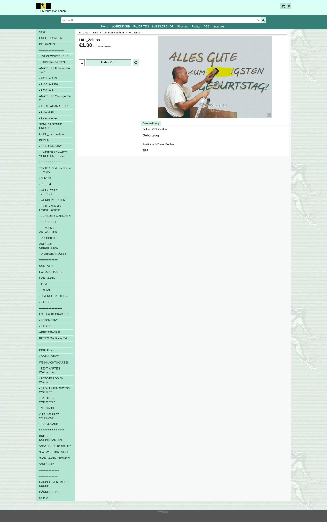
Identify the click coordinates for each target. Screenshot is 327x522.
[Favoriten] (136, 63)
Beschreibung (151, 123)
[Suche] (263, 20)
